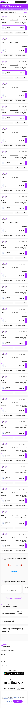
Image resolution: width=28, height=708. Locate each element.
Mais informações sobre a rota (14, 598)
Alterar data (24, 9)
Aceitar (17, 701)
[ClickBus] (4, 2)
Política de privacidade (8, 698)
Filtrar (25, 12)
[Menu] (27, 2)
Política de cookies (15, 697)
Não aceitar (9, 701)
